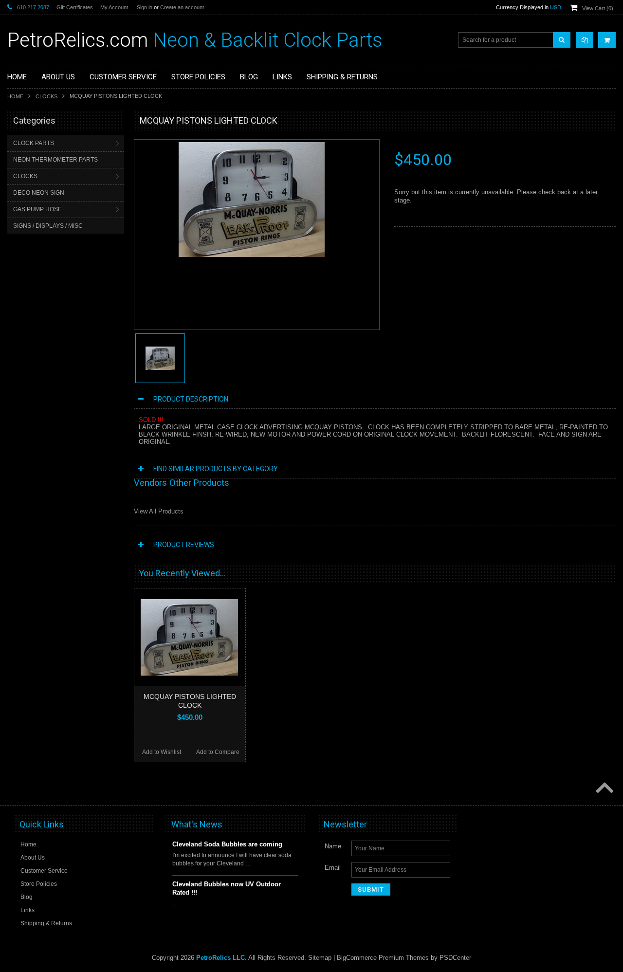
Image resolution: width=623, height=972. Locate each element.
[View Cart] (607, 40)
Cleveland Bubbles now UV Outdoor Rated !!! (226, 888)
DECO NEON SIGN (38, 192)
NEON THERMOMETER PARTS (55, 159)
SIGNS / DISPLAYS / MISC (48, 225)
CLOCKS (46, 96)
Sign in (144, 7)
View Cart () (597, 8)
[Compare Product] (584, 40)
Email (333, 867)
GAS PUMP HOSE (37, 209)
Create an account (182, 7)
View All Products (158, 511)
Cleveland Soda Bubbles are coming (227, 844)
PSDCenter (455, 957)
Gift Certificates (74, 7)
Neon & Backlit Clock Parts (194, 40)
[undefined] (252, 254)
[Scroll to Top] (603, 788)
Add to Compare (217, 752)
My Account (114, 7)
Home (15, 96)
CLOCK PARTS (33, 143)
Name (333, 846)
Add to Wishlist (161, 752)
